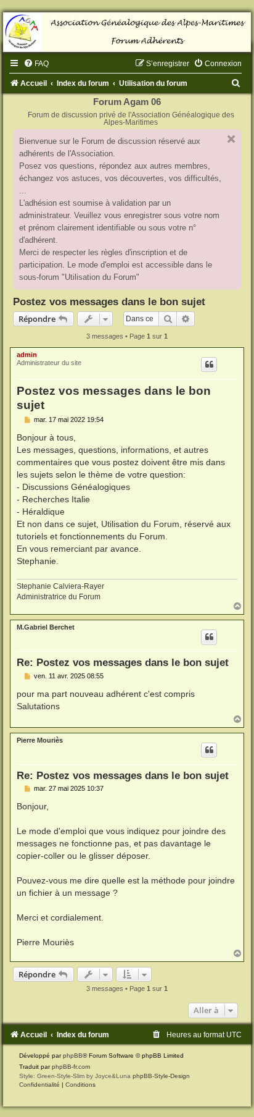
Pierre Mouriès (40, 740)
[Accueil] (127, 32)
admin (27, 354)
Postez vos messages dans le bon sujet (109, 301)
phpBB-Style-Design (161, 1076)
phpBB (73, 1055)
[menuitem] (36, 63)
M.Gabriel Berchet (46, 627)
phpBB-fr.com (71, 1066)
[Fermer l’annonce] (231, 139)
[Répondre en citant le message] (209, 364)
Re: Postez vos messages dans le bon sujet (123, 662)
